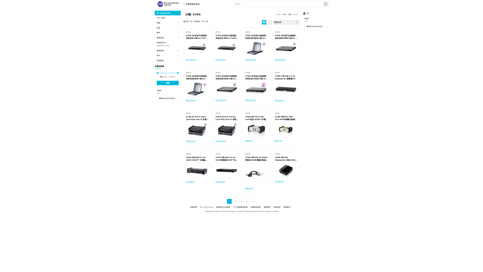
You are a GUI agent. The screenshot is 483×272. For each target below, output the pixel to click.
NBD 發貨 (161, 18)
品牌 (158, 28)
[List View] (270, 22)
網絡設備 (160, 50)
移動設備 (160, 38)
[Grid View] (264, 22)
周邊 (158, 23)
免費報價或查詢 (193, 4)
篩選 (167, 83)
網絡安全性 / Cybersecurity (163, 44)
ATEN (188, 32)
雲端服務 (160, 60)
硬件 (158, 33)
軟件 (158, 55)
